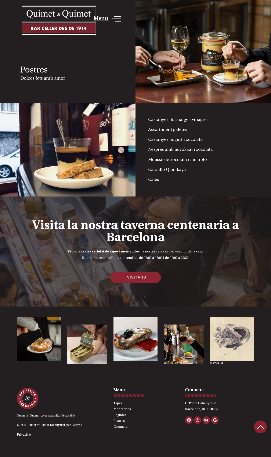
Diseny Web (58, 425)
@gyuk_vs (217, 363)
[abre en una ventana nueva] (232, 339)
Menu (101, 18)
